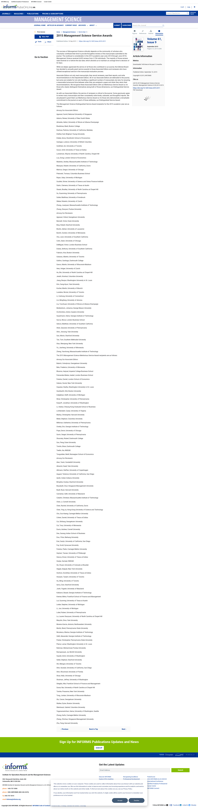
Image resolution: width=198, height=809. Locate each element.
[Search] (187, 13)
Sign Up (99, 748)
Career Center (47, 1)
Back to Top (93, 729)
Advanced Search (193, 13)
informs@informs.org (13, 799)
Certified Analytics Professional (20, 1)
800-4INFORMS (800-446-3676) (18, 792)
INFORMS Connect (36, 1)
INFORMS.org (5, 1)
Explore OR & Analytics (106, 779)
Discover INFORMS (105, 777)
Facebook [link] (176, 805)
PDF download (137, 90)
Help (188, 7)
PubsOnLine (151, 777)
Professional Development (131, 779)
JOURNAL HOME (39, 25)
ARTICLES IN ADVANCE (55, 25)
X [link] (169, 805)
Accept (120, 800)
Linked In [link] (185, 805)
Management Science (69, 32)
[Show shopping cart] (194, 7)
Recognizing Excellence (130, 777)
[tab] (134, 32)
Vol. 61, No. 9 (82, 32)
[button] (7, 14)
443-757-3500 (12, 788)
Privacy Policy (127, 789)
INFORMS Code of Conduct (41, 805)
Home (58, 32)
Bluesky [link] (193, 805)
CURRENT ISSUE (71, 25)
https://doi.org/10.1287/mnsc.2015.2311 (92, 41)
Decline (136, 800)
